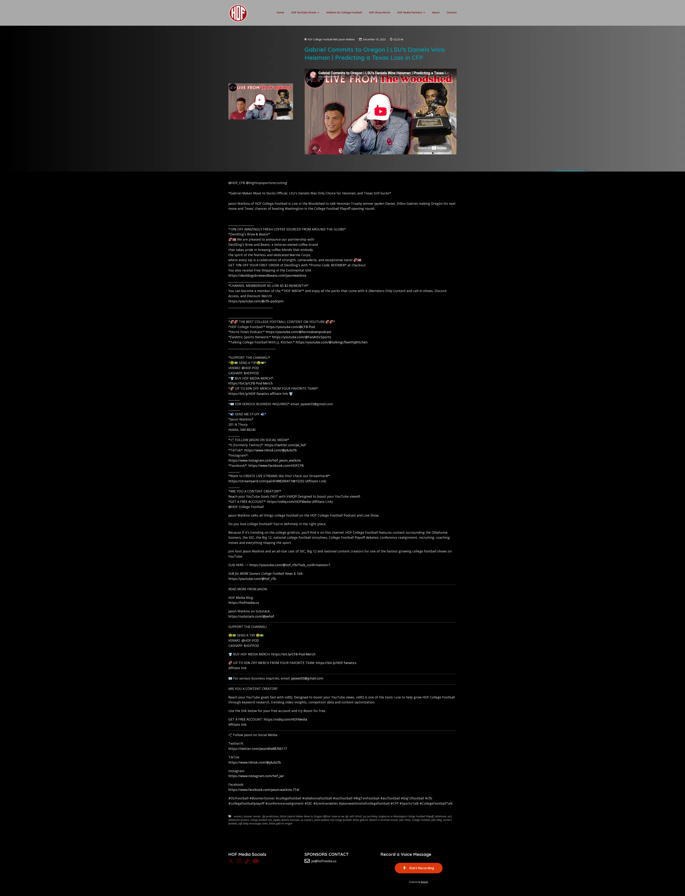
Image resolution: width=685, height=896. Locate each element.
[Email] (307, 862)
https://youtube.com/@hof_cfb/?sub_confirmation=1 (289, 565)
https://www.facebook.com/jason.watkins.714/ (263, 789)
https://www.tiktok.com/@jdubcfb (270, 450)
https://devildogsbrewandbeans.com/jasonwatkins (267, 275)
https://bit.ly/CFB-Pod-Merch (250, 383)
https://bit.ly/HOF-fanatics (248, 393)
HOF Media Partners (409, 12)
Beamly (424, 882)
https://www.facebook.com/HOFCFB (276, 465)
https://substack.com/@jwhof (251, 616)
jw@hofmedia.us (323, 861)
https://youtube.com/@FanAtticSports (301, 337)
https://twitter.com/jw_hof (285, 445)
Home (280, 12)
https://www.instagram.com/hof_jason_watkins (264, 460)
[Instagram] (239, 862)
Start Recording (421, 868)
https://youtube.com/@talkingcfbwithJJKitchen (331, 342)
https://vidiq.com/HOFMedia (289, 501)
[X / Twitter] (231, 862)
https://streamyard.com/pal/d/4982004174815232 (266, 481)
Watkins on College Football (344, 12)
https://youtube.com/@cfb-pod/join (255, 301)
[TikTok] (247, 862)
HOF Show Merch (379, 12)
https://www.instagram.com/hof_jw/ (256, 776)
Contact (452, 12)
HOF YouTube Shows (303, 12)
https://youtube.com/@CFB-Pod (290, 327)
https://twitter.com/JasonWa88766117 (257, 748)
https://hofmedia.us (243, 602)
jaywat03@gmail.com (307, 678)
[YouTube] (255, 862)
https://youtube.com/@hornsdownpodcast (298, 332)
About (436, 12)
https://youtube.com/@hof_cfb (252, 579)
